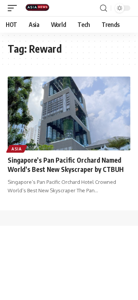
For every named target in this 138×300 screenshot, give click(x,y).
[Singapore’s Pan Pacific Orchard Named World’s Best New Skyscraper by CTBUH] (69, 113)
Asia (17, 149)
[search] (103, 8)
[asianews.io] (39, 8)
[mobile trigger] (14, 8)
